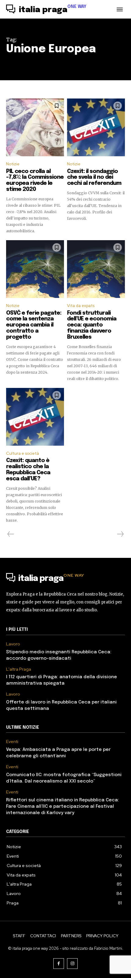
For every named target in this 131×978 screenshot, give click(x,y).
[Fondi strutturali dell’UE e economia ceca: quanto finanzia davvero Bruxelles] (96, 269)
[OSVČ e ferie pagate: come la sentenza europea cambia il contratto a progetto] (35, 269)
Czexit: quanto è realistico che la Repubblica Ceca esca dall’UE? (28, 469)
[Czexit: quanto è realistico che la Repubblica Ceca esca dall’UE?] (35, 417)
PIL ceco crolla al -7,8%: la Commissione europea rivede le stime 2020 (35, 180)
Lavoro (13, 644)
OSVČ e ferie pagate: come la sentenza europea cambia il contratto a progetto (33, 325)
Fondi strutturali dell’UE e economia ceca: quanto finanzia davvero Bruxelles (91, 325)
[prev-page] (11, 534)
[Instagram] (72, 963)
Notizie (12, 164)
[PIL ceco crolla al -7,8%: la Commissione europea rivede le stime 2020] (35, 127)
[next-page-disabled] (120, 534)
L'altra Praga (18, 669)
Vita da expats (80, 305)
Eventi (12, 741)
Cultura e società (22, 453)
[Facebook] (58, 963)
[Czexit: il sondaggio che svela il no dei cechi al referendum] (96, 127)
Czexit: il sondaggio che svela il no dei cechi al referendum (94, 177)
